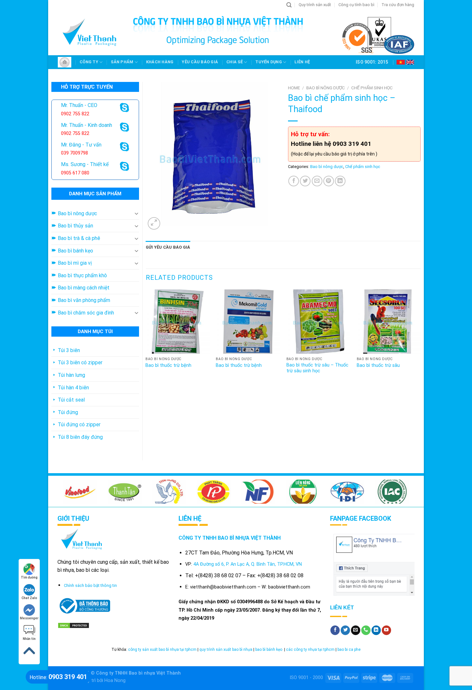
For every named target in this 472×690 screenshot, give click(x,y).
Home (294, 87)
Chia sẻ (234, 61)
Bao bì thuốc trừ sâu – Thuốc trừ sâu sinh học (317, 368)
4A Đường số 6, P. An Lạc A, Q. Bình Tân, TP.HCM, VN (247, 564)
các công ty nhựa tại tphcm (310, 649)
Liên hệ (302, 61)
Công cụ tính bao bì (356, 4)
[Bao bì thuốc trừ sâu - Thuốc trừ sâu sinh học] (318, 321)
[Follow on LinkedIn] (376, 630)
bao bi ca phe (349, 649)
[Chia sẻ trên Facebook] (293, 181)
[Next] (420, 338)
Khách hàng (160, 61)
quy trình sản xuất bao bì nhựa (225, 649)
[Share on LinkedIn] (340, 181)
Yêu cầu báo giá (200, 61)
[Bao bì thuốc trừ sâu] (389, 321)
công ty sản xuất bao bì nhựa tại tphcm (162, 649)
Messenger (29, 618)
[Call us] (366, 630)
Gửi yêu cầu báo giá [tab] (168, 247)
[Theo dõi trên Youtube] (386, 630)
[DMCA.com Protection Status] (73, 625)
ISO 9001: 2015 (372, 62)
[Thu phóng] (154, 223)
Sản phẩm (122, 61)
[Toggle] (136, 213)
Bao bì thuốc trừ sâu (378, 365)
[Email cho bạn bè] (317, 181)
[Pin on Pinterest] (328, 181)
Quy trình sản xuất (315, 4)
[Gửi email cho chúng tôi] (355, 630)
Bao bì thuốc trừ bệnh (168, 365)
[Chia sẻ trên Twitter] (305, 181)
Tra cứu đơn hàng (397, 4)
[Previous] (146, 338)
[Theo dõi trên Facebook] (335, 630)
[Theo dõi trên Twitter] (345, 630)
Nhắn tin (29, 639)
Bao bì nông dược (325, 87)
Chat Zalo (29, 598)
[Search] (289, 5)
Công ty (89, 61)
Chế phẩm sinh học (372, 87)
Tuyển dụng (268, 61)
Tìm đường (29, 577)
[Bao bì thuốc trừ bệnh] (177, 321)
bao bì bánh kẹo (269, 649)
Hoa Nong (115, 680)
